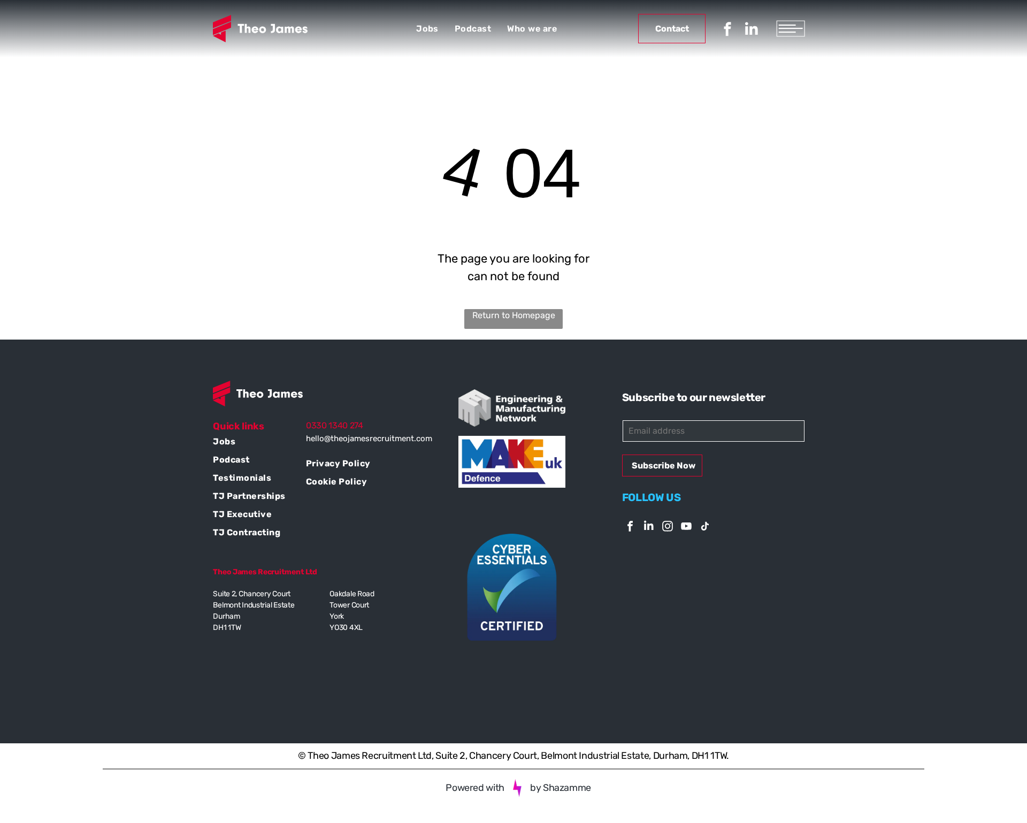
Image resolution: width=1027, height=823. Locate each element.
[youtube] (686, 527)
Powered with (475, 788)
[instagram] (668, 527)
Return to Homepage (513, 315)
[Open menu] (790, 28)
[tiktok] (705, 527)
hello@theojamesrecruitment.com (369, 438)
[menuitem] (427, 29)
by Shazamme (560, 788)
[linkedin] (751, 31)
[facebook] (727, 31)
